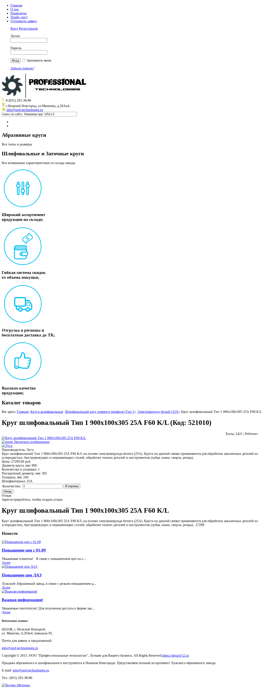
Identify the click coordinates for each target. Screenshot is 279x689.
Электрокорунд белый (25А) (158, 412)
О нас (14, 9)
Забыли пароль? (22, 68)
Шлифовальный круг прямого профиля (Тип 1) (100, 412)
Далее (6, 562)
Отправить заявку (23, 21)
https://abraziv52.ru (175, 655)
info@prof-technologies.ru (25, 110)
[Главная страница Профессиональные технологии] (45, 97)
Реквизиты (18, 13)
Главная (16, 5)
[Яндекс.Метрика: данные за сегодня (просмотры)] (16, 685)
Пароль (15, 48)
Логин (15, 36)
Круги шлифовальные (46, 412)
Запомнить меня (39, 60)
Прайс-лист (19, 17)
